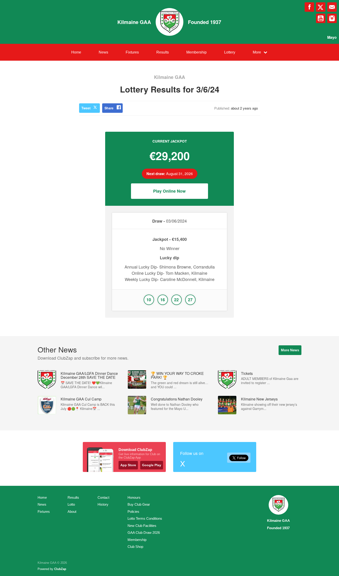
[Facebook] (309, 7)
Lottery (229, 52)
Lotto (71, 504)
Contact (103, 497)
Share (108, 108)
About (72, 511)
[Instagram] (332, 18)
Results (162, 52)
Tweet (86, 108)
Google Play (151, 465)
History (103, 504)
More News (290, 350)
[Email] (332, 7)
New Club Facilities (142, 526)
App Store (128, 465)
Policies (133, 511)
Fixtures (132, 52)
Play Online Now (169, 191)
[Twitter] (320, 7)
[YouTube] (320, 18)
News (103, 52)
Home (76, 52)
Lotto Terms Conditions (145, 518)
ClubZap (60, 569)
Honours (134, 497)
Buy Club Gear (139, 504)
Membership (196, 52)
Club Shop (135, 547)
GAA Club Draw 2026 (144, 532)
